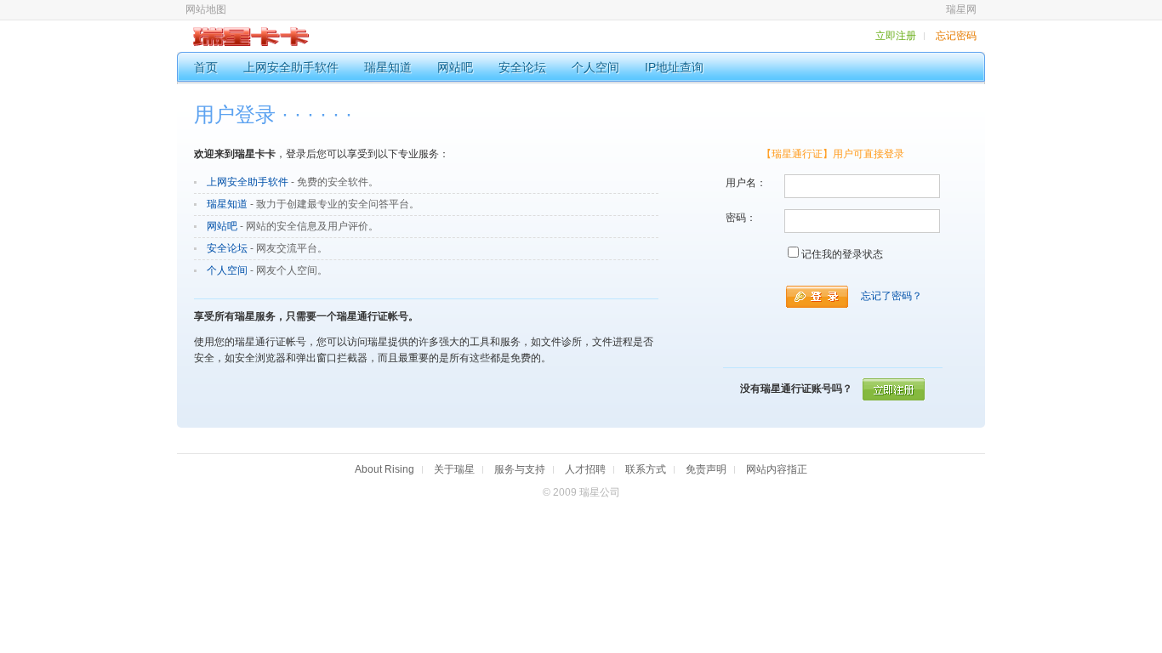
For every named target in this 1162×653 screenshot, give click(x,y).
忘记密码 (956, 36)
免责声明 (706, 469)
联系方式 (645, 469)
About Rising (384, 469)
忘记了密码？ (891, 296)
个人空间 (227, 270)
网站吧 (222, 226)
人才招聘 (585, 469)
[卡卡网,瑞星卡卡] (243, 42)
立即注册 (895, 36)
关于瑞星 (454, 469)
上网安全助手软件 (247, 182)
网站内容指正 (776, 469)
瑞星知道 (227, 204)
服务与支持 (519, 469)
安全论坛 (227, 248)
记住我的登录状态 (842, 254)
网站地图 (205, 9)
